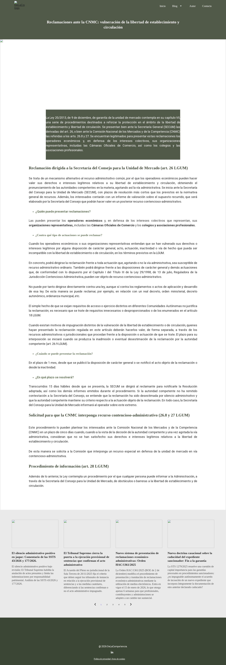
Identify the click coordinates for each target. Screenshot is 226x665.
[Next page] (131, 605)
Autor (192, 6)
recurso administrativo (99, 178)
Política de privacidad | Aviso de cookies (109, 659)
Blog (174, 6)
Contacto (207, 6)
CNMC (34, 432)
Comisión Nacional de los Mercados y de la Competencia (131, 131)
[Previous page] (95, 605)
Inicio (163, 6)
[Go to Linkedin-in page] (112, 652)
